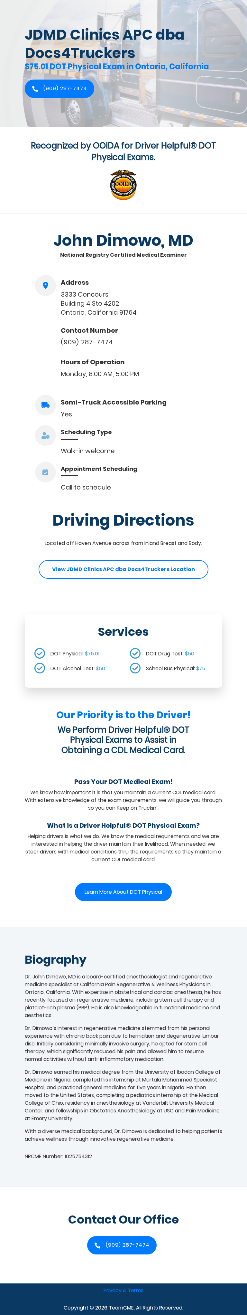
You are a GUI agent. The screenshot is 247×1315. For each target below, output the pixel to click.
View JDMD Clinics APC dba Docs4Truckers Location (123, 569)
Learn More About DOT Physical (123, 892)
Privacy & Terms (123, 1290)
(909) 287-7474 (87, 342)
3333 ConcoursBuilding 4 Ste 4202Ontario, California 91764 (99, 303)
